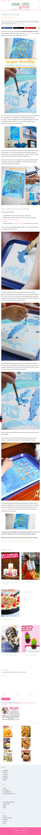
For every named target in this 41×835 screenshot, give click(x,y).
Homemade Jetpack (28, 582)
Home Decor (4, 541)
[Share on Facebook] (1, 417)
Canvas (5, 221)
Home (2, 17)
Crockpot (5, 774)
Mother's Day (11, 541)
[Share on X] (1, 419)
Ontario (5, 821)
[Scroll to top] (38, 831)
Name (3, 694)
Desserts (5, 776)
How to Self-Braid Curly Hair (10, 655)
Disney (5, 815)
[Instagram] (2, 1)
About (17, 828)
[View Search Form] (39, 1)
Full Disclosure (20, 23)
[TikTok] (10, 1)
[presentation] (10, 566)
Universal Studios (7, 817)
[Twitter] (7, 1)
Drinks (4, 779)
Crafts (6, 17)
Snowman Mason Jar (28, 592)
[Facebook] (3, 1)
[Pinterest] (5, 1)
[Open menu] (39, 6)
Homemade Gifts (7, 791)
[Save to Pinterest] (1, 421)
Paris (4, 823)
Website (30, 694)
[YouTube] (8, 1)
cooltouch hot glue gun (18, 223)
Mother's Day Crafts (19, 541)
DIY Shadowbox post (29, 33)
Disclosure (26, 828)
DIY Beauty (6, 790)
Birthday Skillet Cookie (8, 619)
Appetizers (5, 778)
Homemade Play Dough (9, 802)
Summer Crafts (28, 541)
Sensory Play (6, 803)
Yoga (4, 807)
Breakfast (5, 770)
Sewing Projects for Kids (9, 793)
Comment (4, 675)
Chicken (5, 772)
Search (37, 723)
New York (5, 819)
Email (16, 694)
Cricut (4, 788)
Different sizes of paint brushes (10, 219)
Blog (21, 828)
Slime (4, 805)
